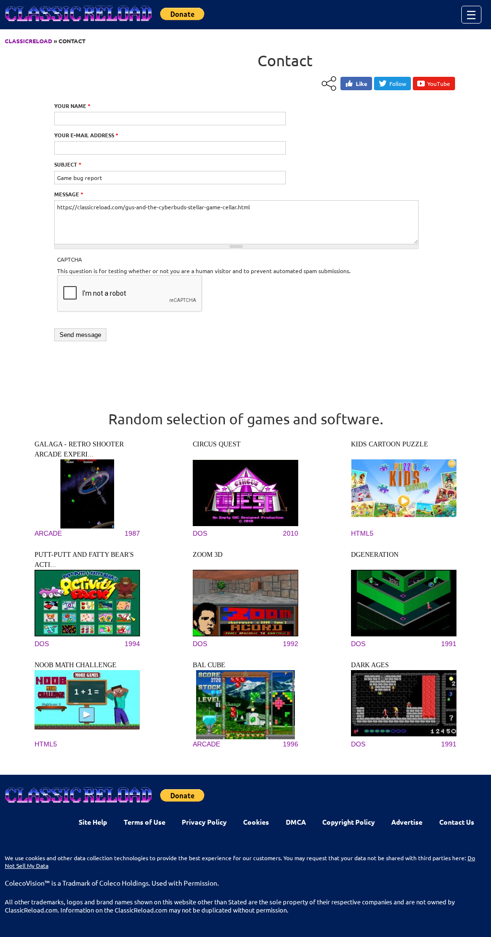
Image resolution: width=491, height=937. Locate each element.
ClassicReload (28, 41)
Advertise (406, 821)
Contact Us (456, 821)
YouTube (438, 83)
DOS (200, 533)
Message (68, 194)
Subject (68, 164)
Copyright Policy (348, 821)
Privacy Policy (204, 821)
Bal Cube (209, 665)
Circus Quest (217, 444)
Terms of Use (144, 821)
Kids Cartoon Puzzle (389, 444)
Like (361, 83)
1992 (290, 644)
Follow (397, 83)
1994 (132, 644)
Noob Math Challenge (76, 665)
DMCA (296, 821)
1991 (448, 644)
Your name (72, 105)
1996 (290, 744)
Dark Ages (370, 665)
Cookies (256, 821)
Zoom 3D (207, 554)
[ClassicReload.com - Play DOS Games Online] (77, 23)
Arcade (48, 533)
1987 (132, 533)
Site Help (93, 821)
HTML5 (362, 533)
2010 (290, 533)
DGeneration (374, 554)
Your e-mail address (86, 135)
